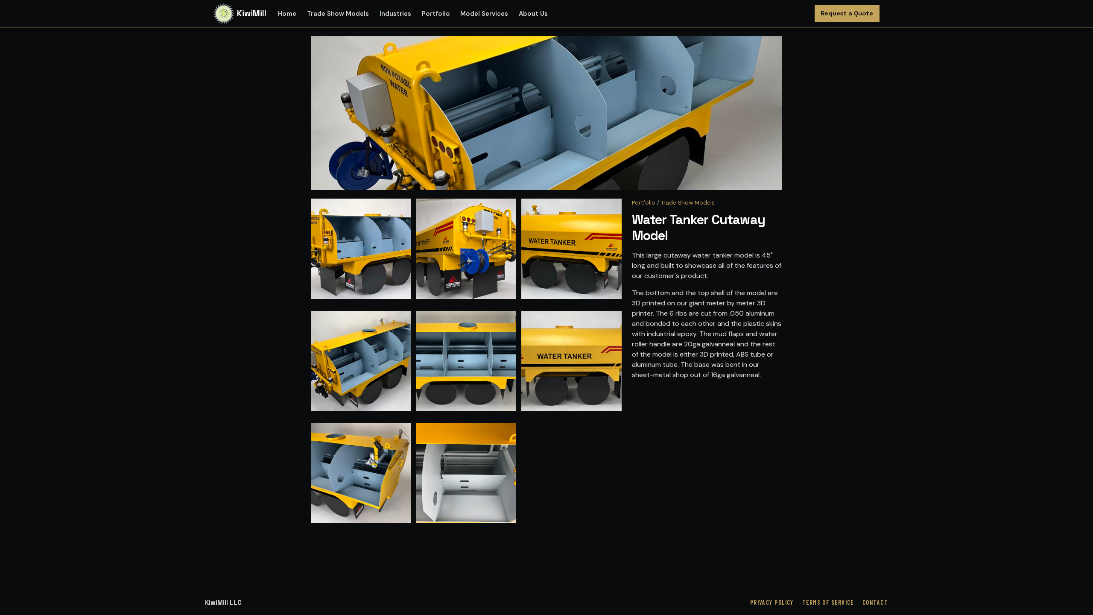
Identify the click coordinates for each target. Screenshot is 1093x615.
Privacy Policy (772, 602)
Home (287, 13)
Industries (395, 13)
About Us (533, 13)
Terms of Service (828, 602)
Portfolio (436, 13)
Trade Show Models (338, 13)
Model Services (484, 13)
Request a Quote (847, 13)
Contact (875, 602)
